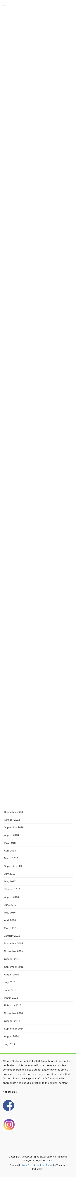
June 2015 (10, 989)
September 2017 (14, 866)
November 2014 (13, 1013)
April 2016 (10, 920)
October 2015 (12, 958)
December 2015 (13, 943)
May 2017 (10, 881)
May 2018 (10, 842)
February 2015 (12, 1005)
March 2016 (11, 928)
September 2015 (14, 966)
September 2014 (14, 1028)
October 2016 (12, 889)
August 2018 (11, 835)
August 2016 (11, 897)
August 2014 (11, 1036)
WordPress (27, 1165)
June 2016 (10, 904)
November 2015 (13, 951)
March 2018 (11, 858)
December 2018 (13, 811)
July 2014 (9, 1044)
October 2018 (12, 819)
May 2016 (10, 912)
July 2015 (9, 982)
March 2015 (11, 997)
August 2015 (11, 974)
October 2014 (12, 1020)
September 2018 (14, 827)
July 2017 (9, 873)
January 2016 (12, 935)
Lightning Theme (44, 1165)
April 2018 (10, 850)
